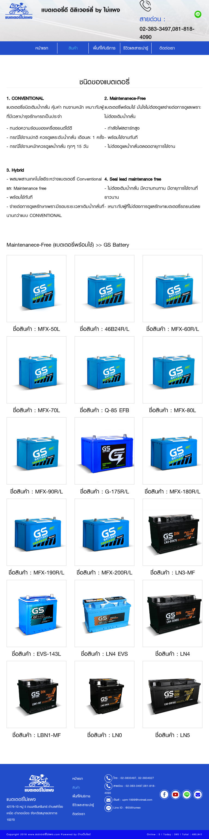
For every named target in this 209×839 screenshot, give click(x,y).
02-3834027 (146, 778)
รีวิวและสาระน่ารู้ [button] (135, 48)
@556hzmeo (133, 807)
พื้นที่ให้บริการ (104, 48)
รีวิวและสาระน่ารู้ (83, 805)
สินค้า (73, 48)
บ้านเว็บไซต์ (84, 834)
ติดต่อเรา (167, 48)
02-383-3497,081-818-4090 (167, 33)
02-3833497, (129, 778)
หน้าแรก (41, 48)
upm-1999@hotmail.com (137, 799)
